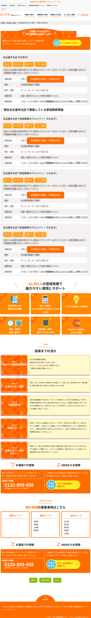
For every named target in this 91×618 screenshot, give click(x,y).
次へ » (57, 580)
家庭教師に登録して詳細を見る (45, 79)
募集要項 (20, 607)
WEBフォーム (34, 365)
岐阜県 (36, 524)
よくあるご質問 (69, 14)
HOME (3, 23)
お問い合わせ (22, 5)
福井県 (66, 527)
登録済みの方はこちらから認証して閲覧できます (67, 101)
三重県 (36, 527)
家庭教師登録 (78, 607)
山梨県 (66, 533)
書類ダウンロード (52, 5)
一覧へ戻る (45, 580)
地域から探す (29, 14)
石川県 (66, 521)
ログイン (4, 9)
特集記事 (4, 5)
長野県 (66, 530)
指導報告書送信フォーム (36, 5)
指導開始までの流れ (51, 607)
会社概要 (28, 607)
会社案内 (12, 5)
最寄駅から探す (42, 14)
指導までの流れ (56, 14)
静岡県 (36, 530)
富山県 (66, 524)
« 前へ (33, 580)
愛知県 (36, 521)
